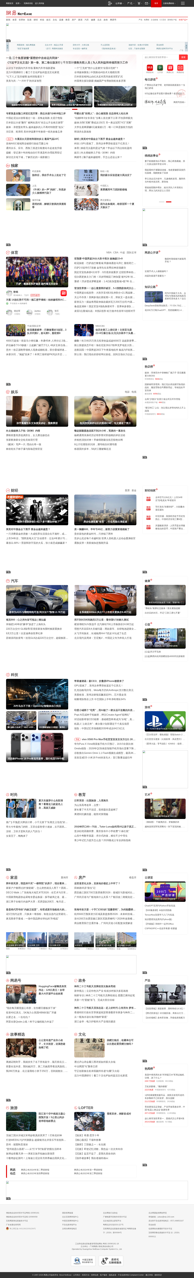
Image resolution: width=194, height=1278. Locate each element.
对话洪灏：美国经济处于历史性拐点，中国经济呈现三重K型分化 (170, 518)
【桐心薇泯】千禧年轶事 (87, 1140)
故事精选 (17, 1034)
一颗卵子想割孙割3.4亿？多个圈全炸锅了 (103, 139)
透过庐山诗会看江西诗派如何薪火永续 (94, 1062)
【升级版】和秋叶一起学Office (159, 924)
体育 (14, 20)
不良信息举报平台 (69, 1225)
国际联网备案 (67, 1213)
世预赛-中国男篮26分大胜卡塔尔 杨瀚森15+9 (98, 258)
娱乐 (48, 20)
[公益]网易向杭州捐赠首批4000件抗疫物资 (165, 656)
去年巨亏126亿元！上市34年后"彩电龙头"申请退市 (169, 499)
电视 (134, 392)
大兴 (97, 949)
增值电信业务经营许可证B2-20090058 (21, 1217)
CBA (115, 252)
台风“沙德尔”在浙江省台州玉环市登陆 (162, 399)
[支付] (139, 3)
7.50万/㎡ (43, 949)
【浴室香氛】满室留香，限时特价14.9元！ (165, 1008)
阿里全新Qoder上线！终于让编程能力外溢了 (30, 1021)
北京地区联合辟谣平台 (112, 1221)
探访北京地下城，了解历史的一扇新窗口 (28, 157)
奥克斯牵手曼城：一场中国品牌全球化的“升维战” (32, 918)
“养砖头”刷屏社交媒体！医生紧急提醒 (162, 608)
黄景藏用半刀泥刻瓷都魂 (113, 189)
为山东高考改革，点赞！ (87, 805)
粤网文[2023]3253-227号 (113, 1225)
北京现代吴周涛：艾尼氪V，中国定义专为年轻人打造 (103, 638)
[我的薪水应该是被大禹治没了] (86, 175)
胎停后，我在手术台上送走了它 (49, 175)
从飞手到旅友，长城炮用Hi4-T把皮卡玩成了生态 (100, 633)
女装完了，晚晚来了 (17, 836)
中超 (122, 252)
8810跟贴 (169, 1081)
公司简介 (76, 1275)
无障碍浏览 (28, 3)
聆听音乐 (76, 45)
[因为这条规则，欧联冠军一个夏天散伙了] (86, 204)
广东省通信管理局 (13, 1225)
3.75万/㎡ (64, 949)
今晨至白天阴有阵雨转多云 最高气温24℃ (37, 139)
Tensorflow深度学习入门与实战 (159, 915)
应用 (17, 3)
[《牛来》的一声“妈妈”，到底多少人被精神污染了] (18, 190)
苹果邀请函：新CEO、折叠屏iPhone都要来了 (99, 681)
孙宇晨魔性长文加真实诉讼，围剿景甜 (101, 152)
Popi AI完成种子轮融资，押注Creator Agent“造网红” (102, 714)
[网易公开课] (119, 3)
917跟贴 (168, 1122)
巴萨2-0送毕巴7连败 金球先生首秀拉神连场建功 (100, 267)
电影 (127, 392)
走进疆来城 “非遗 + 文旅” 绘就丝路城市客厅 (97, 81)
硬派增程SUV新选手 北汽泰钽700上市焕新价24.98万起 (104, 624)
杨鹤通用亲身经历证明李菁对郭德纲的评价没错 (99, 435)
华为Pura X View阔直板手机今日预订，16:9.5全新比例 (103, 744)
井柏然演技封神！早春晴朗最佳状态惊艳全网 (98, 440)
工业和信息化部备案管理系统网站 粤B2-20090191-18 (97, 1244)
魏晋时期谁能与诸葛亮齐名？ (175, 260)
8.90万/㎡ (22, 949)
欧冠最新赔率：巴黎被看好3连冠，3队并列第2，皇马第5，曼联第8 (46, 331)
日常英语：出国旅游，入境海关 (91, 800)
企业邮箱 (154, 20)
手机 (77, 739)
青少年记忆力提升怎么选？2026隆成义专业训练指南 (102, 840)
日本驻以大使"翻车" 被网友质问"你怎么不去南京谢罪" (35, 122)
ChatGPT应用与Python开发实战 (160, 905)
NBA (108, 252)
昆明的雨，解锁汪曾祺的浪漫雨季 (49, 206)
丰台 (29, 949)
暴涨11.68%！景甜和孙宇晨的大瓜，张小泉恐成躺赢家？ (36, 543)
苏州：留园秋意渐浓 (17, 1144)
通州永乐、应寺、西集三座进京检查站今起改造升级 (34, 148)
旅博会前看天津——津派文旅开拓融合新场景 (30, 1153)
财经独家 (150, 490)
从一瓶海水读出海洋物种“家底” (90, 1017)
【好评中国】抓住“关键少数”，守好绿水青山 (98, 68)
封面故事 (48, 49)
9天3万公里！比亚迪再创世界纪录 (24, 633)
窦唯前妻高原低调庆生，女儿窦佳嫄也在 (28, 435)
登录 (156, 3)
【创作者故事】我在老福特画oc (91, 1158)
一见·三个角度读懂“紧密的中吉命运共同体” (32, 58)
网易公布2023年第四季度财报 (35, 1173)
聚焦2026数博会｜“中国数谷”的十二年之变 (29, 76)
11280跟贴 (171, 1113)
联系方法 (85, 1275)
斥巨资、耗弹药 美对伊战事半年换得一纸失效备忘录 (34, 131)
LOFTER (86, 1108)
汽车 (87, 20)
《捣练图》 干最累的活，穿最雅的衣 (162, 822)
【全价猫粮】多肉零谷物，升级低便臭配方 (165, 1017)
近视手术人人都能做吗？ (156, 271)
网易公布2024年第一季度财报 (88, 1170)
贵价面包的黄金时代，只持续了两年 (93, 534)
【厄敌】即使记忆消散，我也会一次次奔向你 (98, 1149)
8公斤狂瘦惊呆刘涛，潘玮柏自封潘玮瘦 (95, 444)
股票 (127, 490)
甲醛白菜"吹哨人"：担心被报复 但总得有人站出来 (101, 113)
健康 (93, 20)
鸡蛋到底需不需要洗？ (155, 276)
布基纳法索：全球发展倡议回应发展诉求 (96, 72)
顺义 (50, 949)
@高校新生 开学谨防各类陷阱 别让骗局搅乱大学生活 (34, 72)
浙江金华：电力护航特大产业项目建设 (94, 1021)
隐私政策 (112, 1275)
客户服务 (103, 1275)
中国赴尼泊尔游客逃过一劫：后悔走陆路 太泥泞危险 (34, 118)
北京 (99, 20)
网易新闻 (19, 12)
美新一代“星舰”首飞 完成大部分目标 (94, 1000)
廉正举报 (149, 1275)
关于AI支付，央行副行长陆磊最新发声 (103, 157)
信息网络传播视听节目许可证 (160, 1229)
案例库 (64, 877)
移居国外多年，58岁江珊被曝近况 (92, 449)
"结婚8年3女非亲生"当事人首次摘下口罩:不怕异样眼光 (103, 118)
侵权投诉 (158, 1275)
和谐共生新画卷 (82, 131)
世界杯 (22, 20)
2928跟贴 (171, 1101)
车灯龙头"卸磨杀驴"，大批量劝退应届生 (169, 508)
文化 (55, 20)
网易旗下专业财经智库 (26, 45)
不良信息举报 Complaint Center (131, 1275)
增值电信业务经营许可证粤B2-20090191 (22, 1213)
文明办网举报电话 (69, 1229)
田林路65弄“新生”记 (84, 888)
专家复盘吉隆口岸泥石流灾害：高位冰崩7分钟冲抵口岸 (36, 113)
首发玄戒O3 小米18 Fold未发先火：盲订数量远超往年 (103, 757)
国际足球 (131, 252)
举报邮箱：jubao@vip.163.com (161, 1217)
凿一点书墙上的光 (52, 45)
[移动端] (110, 3)
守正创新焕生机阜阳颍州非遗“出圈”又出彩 (96, 1071)
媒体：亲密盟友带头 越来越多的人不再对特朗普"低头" (35, 127)
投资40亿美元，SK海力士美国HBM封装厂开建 (31, 1012)
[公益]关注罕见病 (153, 651)
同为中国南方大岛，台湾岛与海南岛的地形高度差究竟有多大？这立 (175, 296)
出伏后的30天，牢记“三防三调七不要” (163, 613)
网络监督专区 (178, 12)
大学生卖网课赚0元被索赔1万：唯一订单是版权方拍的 (103, 127)
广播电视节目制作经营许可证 (115, 1217)
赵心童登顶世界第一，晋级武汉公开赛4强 (164, 1118)
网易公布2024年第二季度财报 (35, 1170)
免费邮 (146, 20)
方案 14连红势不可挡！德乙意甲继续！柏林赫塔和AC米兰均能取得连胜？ (36, 299)
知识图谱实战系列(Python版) (158, 919)
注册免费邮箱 (168, 3)
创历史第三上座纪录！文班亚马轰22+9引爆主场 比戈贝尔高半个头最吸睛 (115, 331)
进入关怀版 (39, 3)
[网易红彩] (64, 293)
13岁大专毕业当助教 (81, 49)
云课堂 (149, 877)
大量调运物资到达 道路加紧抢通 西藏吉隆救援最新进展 (35, 68)
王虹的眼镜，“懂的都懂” (156, 1086)
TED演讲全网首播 (24, 49)
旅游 (14, 1108)
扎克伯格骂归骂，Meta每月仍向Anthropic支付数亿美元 (104, 690)
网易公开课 (151, 252)
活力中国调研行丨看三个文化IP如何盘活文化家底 (100, 1075)
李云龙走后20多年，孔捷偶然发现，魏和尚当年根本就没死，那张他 (165, 180)
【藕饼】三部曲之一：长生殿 (90, 1144)
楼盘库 (132, 877)
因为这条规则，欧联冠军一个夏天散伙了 (117, 206)
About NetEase (65, 1275)
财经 (36, 20)
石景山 (77, 949)
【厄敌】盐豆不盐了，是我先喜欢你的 (94, 1153)
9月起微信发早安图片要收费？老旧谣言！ (164, 93)
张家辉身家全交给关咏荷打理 (22, 440)
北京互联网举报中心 (70, 1217)
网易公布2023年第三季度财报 (88, 1173)
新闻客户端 (172, 20)
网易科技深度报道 (108, 49)
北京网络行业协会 (110, 1213)
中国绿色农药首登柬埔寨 (87, 76)
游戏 (147, 707)
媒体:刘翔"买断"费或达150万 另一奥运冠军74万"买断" (103, 122)
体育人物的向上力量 (137, 49)
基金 (134, 490)
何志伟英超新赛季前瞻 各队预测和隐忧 (102, 148)
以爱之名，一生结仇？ (18, 1017)
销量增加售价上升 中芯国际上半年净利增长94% (100, 699)
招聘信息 (94, 1275)
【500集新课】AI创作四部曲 (158, 910)
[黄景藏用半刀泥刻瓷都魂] (86, 190)
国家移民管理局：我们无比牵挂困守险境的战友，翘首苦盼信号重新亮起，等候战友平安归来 (165, 387)
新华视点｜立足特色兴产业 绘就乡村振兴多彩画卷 (101, 991)
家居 (80, 20)
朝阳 (8, 949)
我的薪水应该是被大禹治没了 (116, 175)
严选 (140, 20)
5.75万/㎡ (111, 949)
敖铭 (15, 292)
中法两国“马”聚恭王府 (86, 1066)
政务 (106, 20)
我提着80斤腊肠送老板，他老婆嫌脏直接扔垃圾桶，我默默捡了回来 (165, 171)
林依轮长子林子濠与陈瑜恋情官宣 (24, 449)
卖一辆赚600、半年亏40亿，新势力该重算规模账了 (102, 529)
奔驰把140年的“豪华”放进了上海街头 (26, 624)
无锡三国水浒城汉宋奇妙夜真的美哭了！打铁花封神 (34, 1135)
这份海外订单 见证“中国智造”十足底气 (26, 81)
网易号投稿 (179, 102)
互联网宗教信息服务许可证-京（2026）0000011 (165, 1235)
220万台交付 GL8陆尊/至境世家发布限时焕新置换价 (34, 629)
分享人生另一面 (162, 45)
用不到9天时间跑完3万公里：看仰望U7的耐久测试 (101, 619)
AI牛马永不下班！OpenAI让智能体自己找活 (104, 143)
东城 (118, 949)
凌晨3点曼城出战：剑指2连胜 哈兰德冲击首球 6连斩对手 (104, 311)
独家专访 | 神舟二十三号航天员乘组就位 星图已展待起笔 (104, 995)
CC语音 (163, 20)
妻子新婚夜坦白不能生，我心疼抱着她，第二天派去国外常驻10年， (165, 162)
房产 (74, 20)
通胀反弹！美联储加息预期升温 (91, 543)
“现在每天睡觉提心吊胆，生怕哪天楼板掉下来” (31, 1008)
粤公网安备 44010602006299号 (23, 1229)
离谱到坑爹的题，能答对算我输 (91, 814)
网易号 (113, 20)
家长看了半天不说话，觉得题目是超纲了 (96, 809)
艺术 (147, 794)
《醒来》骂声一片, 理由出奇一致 (23, 444)
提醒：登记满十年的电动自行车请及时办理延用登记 (34, 152)
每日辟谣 (150, 79)
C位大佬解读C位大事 (109, 45)
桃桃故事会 (151, 155)
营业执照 (152, 1225)
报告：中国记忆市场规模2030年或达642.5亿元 (99, 728)
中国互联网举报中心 (70, 1221)
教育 (67, 20)
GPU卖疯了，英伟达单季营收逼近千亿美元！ (98, 685)
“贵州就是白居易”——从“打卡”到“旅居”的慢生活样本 (34, 1149)
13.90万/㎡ (132, 949)
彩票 (29, 20)
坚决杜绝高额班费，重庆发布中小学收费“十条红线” (101, 831)
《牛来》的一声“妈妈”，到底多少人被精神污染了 (49, 191)
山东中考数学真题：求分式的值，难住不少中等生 (101, 835)
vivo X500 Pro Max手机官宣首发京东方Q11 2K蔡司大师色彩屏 (108, 740)
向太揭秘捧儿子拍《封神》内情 (23, 430)
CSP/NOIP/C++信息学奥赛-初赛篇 (161, 928)
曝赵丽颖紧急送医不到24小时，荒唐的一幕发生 (99, 430)
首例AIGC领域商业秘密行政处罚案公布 (27, 143)
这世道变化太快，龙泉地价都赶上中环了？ (97, 883)
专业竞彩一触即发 (163, 49)
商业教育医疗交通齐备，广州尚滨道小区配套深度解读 (103, 923)
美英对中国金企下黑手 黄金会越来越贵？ (28, 529)
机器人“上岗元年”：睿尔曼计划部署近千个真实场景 (101, 724)
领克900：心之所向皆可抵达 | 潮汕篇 (26, 619)
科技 (42, 20)
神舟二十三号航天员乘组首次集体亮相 (94, 986)
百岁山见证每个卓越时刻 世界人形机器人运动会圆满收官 (104, 538)
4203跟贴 (171, 1090)
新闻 (8, 20)
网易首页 (9, 3)
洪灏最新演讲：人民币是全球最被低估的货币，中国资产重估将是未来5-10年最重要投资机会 (170, 527)
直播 (61, 20)
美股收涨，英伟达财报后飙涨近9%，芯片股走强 (100, 694)
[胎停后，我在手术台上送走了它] (18, 175)
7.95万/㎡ (90, 949)
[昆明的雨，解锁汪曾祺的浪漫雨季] (18, 204)
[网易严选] (130, 3)
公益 (147, 624)
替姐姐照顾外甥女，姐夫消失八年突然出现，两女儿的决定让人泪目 (164, 189)
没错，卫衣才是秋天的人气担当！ (24, 831)
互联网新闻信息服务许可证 (17, 1221)
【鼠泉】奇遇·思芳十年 (86, 1135)
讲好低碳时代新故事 (137, 45)
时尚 (14, 795)
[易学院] (155, 102)
